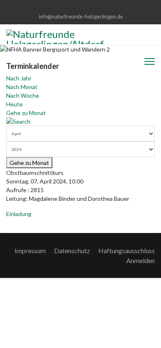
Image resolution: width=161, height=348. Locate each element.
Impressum (30, 250)
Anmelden (140, 260)
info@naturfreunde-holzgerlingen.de (81, 17)
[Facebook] (80, 7)
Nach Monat (22, 86)
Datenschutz (72, 250)
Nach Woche (22, 95)
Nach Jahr (18, 78)
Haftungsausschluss (126, 250)
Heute (14, 104)
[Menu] (149, 61)
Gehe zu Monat (26, 112)
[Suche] (80, 121)
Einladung (18, 213)
